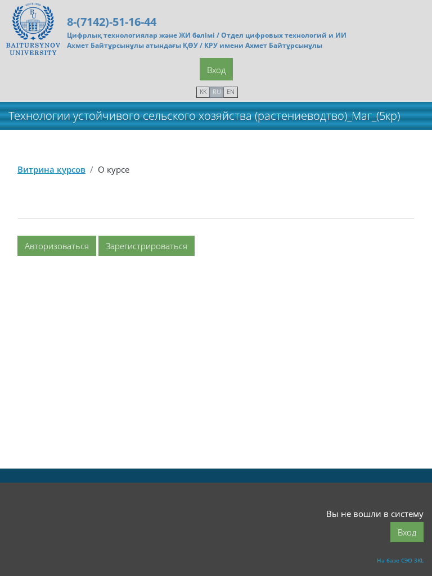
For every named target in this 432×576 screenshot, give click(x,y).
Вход (216, 69)
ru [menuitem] (217, 91)
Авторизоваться (57, 245)
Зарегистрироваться (146, 245)
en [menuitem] (231, 91)
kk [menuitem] (203, 91)
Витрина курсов (51, 169)
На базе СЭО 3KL (400, 560)
